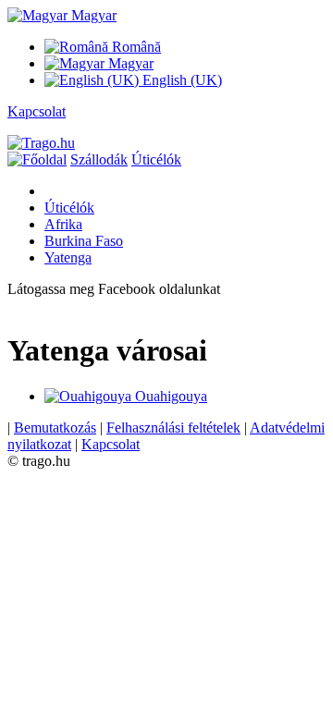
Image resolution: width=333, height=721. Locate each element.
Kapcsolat (36, 111)
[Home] (37, 159)
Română (134, 47)
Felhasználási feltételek (173, 427)
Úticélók (156, 159)
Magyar (92, 15)
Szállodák (99, 159)
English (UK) (180, 80)
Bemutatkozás (55, 427)
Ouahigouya (169, 396)
